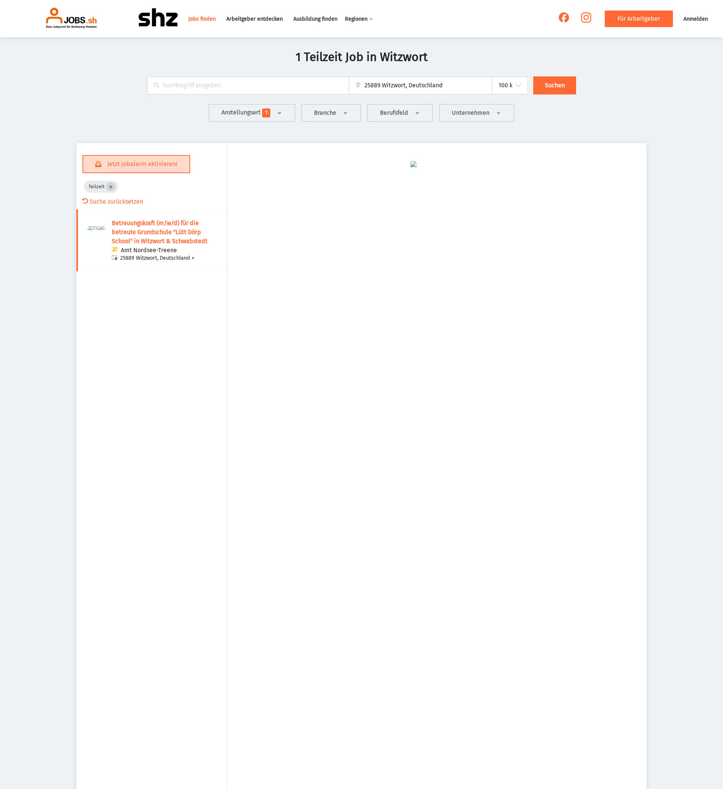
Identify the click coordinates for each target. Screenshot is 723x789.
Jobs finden (202, 19)
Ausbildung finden (315, 19)
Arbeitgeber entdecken (254, 19)
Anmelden (695, 19)
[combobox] (248, 85)
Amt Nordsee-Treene (149, 250)
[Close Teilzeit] (110, 186)
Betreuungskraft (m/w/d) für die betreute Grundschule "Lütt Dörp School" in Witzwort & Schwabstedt (159, 232)
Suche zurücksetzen (116, 201)
